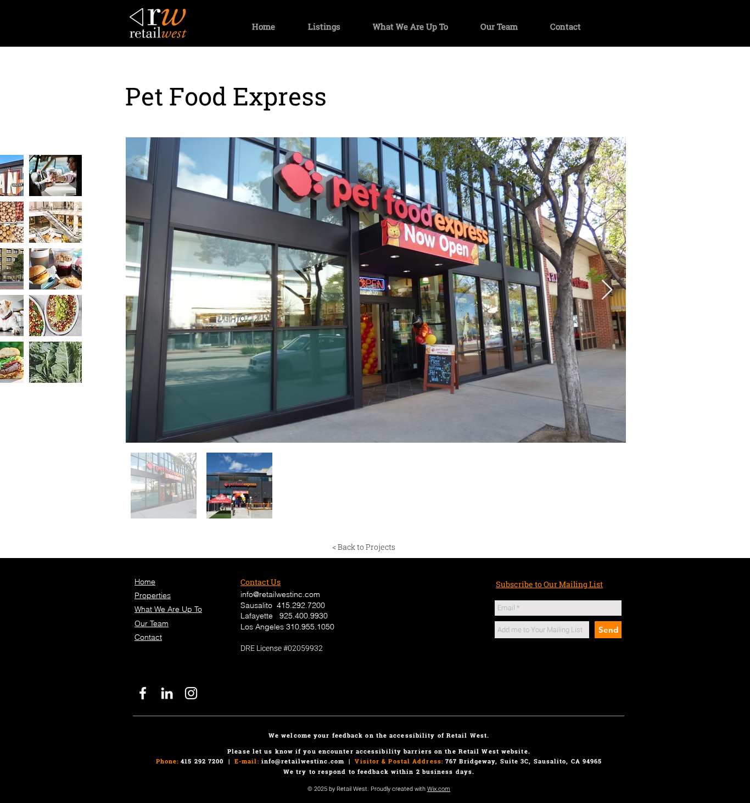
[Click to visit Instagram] (191, 693)
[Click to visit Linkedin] (167, 693)
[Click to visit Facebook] (143, 693)
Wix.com (438, 789)
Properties (153, 595)
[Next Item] (607, 290)
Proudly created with (399, 789)
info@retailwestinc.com (302, 761)
